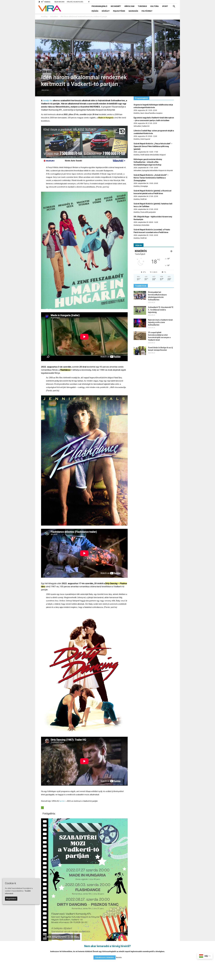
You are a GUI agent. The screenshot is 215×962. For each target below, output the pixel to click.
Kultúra (154, 6)
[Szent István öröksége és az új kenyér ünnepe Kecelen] (140, 350)
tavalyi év (47, 100)
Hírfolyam (129, 6)
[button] (174, 6)
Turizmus (142, 6)
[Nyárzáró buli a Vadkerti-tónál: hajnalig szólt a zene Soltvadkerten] (140, 323)
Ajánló (43, 71)
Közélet (106, 11)
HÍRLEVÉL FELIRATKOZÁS (75, 2)
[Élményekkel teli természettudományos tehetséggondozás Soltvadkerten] (140, 295)
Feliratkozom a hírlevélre (104, 957)
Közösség (50, 71)
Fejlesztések (119, 11)
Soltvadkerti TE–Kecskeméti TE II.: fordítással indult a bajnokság (160, 309)
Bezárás (119, 957)
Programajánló (99, 6)
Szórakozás (79, 71)
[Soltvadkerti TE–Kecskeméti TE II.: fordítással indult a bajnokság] (140, 310)
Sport (165, 6)
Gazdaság (133, 11)
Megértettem (11, 899)
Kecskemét (116, 6)
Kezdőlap (44, 16)
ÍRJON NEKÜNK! (59, 2)
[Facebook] (89, 1)
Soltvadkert (71, 71)
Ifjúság (95, 11)
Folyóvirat (147, 11)
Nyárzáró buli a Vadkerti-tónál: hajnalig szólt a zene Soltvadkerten (160, 322)
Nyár (56, 71)
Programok (62, 71)
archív (62, 801)
